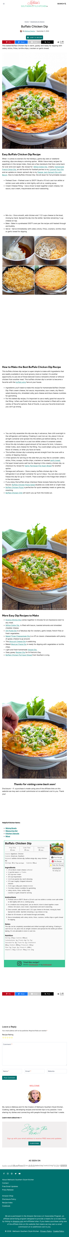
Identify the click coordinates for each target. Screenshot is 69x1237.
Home (27, 22)
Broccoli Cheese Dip (17, 642)
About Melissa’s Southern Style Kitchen (18, 1180)
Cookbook (6, 1206)
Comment (7, 1044)
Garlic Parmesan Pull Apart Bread (38, 466)
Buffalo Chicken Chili (14, 493)
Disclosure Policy (9, 1199)
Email (28, 1071)
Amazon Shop (7, 1196)
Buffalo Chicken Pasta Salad (23, 485)
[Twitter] (15, 1173)
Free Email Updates (10, 1186)
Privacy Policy (46, 1231)
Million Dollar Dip (13, 625)
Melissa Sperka (30, 31)
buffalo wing (21, 382)
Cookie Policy (58, 1231)
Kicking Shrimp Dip (13, 620)
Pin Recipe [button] (58, 861)
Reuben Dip (21, 652)
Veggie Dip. (32, 650)
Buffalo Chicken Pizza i (15, 487)
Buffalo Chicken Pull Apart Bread (19, 655)
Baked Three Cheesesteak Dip (18, 636)
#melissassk (47, 964)
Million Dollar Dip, (41, 167)
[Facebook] (4, 1173)
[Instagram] (8, 1173)
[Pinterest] (11, 1173)
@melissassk (33, 964)
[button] (53, 868)
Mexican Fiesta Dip (19, 644)
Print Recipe (57, 857)
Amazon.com (18, 1221)
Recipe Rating (7, 1035)
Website (51, 1071)
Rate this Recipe (57, 865)
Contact (5, 1183)
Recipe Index (7, 1203)
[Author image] (21, 31)
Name (6, 1071)
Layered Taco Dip (56, 169)
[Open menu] (3, 3)
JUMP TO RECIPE (35, 37)
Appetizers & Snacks (37, 22)
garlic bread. (55, 460)
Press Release (7, 1190)
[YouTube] (19, 1173)
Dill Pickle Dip (11, 631)
